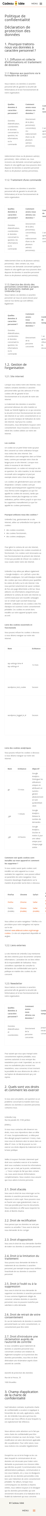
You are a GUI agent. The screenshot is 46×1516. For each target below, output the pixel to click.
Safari (35, 902)
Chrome (23, 902)
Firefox (10, 902)
